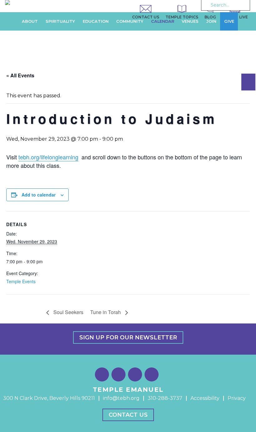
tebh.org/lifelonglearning (48, 157)
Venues (190, 21)
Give (229, 21)
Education (96, 21)
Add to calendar (39, 195)
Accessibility (204, 398)
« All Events (20, 75)
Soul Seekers (67, 312)
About (30, 21)
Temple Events (21, 281)
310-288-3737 (165, 398)
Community (129, 21)
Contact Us (128, 414)
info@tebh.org (121, 398)
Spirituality (60, 21)
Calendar (162, 21)
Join (211, 21)
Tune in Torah (106, 312)
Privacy (237, 398)
